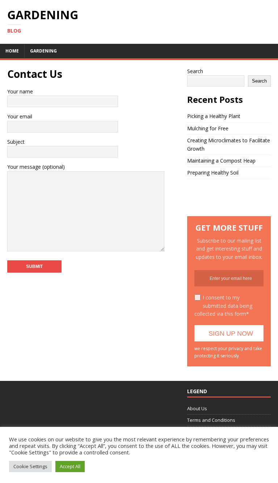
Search (195, 71)
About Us (197, 408)
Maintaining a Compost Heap (221, 160)
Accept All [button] (70, 466)
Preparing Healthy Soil (213, 172)
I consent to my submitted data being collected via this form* (223, 305)
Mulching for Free (207, 128)
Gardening (43, 51)
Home (12, 51)
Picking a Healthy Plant (213, 116)
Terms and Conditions (211, 420)
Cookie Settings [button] (30, 466)
